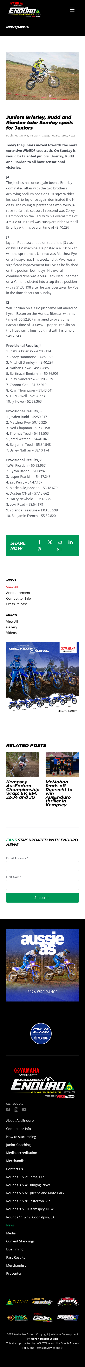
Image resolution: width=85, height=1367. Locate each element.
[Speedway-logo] (68, 1316)
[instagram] (16, 1110)
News (71, 135)
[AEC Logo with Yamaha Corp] (42, 1314)
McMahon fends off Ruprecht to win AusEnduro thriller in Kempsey (62, 765)
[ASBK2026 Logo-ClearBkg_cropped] (42, 1300)
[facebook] (8, 1110)
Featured (61, 135)
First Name (13, 877)
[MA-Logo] (17, 1300)
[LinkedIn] (70, 542)
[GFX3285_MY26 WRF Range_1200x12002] (42, 932)
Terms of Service (45, 1348)
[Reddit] (60, 542)
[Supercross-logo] (68, 1299)
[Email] (59, 549)
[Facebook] (39, 542)
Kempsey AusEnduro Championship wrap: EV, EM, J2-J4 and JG (23, 765)
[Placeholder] (17, 1315)
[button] (9, 1033)
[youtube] (24, 1110)
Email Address (17, 858)
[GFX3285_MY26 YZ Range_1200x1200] (42, 644)
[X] (50, 542)
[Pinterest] (39, 549)
